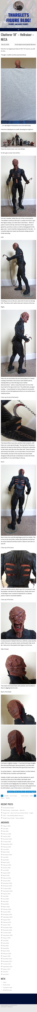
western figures (31, 792)
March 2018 (6, 951)
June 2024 (6, 849)
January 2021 (6, 880)
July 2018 (5, 940)
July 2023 (5, 857)
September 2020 (7, 891)
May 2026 (5, 831)
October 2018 (7, 932)
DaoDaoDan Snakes (8, 807)
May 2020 (5, 901)
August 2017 (6, 969)
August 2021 (6, 873)
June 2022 (6, 870)
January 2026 (6, 836)
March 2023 (6, 862)
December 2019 (7, 914)
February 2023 (7, 865)
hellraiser (17, 792)
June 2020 (6, 899)
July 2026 (5, 828)
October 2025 (7, 841)
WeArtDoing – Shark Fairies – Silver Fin (14, 810)
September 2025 (7, 844)
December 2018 (7, 927)
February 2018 (7, 953)
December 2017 (7, 958)
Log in (4, 982)
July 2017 (5, 971)
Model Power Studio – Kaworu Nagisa (13, 818)
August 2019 (6, 919)
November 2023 (7, 854)
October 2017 (7, 964)
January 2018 (6, 956)
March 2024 (6, 852)
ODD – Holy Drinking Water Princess (13, 815)
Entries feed (6, 985)
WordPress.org (7, 990)
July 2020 (5, 896)
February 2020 (7, 909)
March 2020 (6, 906)
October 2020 (7, 888)
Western (33, 44)
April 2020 (6, 904)
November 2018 (7, 930)
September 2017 (7, 966)
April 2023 (6, 860)
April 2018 (6, 948)
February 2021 (7, 878)
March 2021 (6, 875)
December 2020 (7, 883)
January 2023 (6, 867)
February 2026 (7, 834)
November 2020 (7, 886)
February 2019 (7, 922)
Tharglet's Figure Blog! (18, 17)
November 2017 (7, 961)
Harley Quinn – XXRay (28, 795)
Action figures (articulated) (22, 44)
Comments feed (7, 987)
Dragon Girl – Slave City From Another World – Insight (18, 813)
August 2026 (6, 826)
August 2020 (6, 893)
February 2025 (7, 847)
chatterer (10, 792)
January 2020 (6, 912)
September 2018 (7, 935)
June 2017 (6, 974)
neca (23, 792)
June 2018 (6, 943)
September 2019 (7, 917)
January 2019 (6, 925)
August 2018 (6, 938)
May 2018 (5, 945)
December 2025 (7, 839)
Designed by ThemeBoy (7, 1006)
